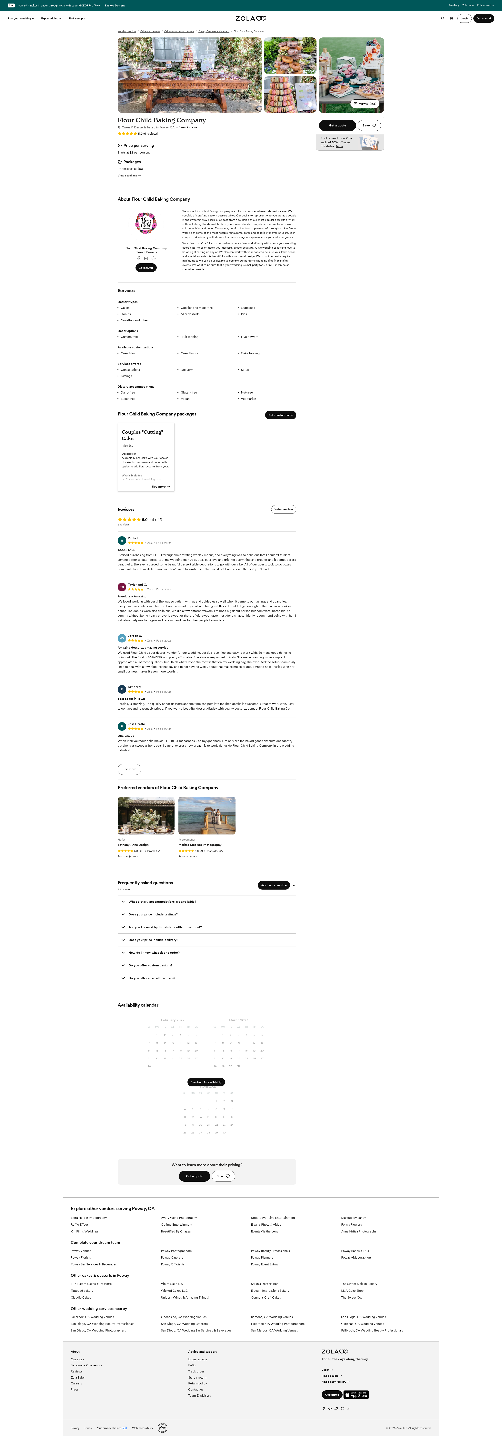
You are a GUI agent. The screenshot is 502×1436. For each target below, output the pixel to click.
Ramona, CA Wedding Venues (272, 1317)
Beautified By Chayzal (176, 1231)
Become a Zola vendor (86, 1365)
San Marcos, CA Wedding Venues (274, 1330)
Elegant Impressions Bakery (270, 1290)
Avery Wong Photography (179, 1218)
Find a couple (76, 18)
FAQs (192, 1365)
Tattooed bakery (82, 1290)
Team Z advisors (199, 1395)
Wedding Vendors (127, 31)
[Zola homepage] (251, 18)
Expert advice (49, 18)
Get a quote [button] (146, 267)
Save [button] (220, 1176)
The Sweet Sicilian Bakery (359, 1284)
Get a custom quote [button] (280, 415)
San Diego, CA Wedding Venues (363, 1317)
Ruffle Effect (79, 1224)
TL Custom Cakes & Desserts (91, 1284)
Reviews (77, 1371)
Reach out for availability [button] (206, 1082)
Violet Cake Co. (172, 1284)
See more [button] (129, 769)
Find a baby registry (334, 1381)
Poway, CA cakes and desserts (213, 31)
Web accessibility (142, 1428)
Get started (332, 1394)
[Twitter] (336, 1409)
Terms (97, 5)
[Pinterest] (330, 1409)
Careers (76, 1383)
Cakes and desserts (150, 31)
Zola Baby (454, 5)
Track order (196, 1371)
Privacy (75, 1428)
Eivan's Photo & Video (266, 1224)
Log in (325, 1369)
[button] (365, 103)
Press (74, 1389)
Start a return (197, 1377)
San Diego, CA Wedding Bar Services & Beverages (196, 1330)
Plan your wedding (19, 18)
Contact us (195, 1389)
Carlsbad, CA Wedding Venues (362, 1324)
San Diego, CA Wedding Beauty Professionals (102, 1324)
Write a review (284, 509)
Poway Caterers (172, 1257)
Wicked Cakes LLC (174, 1290)
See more (159, 486)
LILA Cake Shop (352, 1290)
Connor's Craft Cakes (266, 1297)
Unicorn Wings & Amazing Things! (185, 1297)
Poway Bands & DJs (355, 1251)
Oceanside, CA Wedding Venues (183, 1317)
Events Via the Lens (264, 1231)
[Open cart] (451, 18)
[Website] (153, 258)
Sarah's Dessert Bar (264, 1284)
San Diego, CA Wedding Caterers (184, 1324)
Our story (77, 1359)
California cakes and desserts (179, 31)
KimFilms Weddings (84, 1231)
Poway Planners (262, 1257)
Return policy (197, 1383)
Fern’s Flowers (351, 1224)
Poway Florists (81, 1257)
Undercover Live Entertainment (273, 1218)
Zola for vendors (485, 5)
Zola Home (468, 5)
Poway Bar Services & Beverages (94, 1264)
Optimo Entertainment (176, 1224)
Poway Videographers (356, 1257)
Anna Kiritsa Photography (358, 1231)
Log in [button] (464, 18)
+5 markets (184, 127)
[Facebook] (138, 258)
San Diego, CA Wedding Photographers (98, 1330)
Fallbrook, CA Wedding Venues (92, 1317)
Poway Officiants (173, 1264)
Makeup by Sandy (353, 1218)
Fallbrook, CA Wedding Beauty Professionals (372, 1330)
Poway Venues (81, 1251)
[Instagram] (146, 258)
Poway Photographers (176, 1251)
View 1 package (127, 175)
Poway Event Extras (264, 1264)
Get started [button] (484, 18)
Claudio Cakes (81, 1297)
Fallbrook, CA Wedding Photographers (278, 1324)
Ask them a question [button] (274, 885)
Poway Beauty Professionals (270, 1251)
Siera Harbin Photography (89, 1218)
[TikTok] (349, 1409)
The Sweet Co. (351, 1297)
